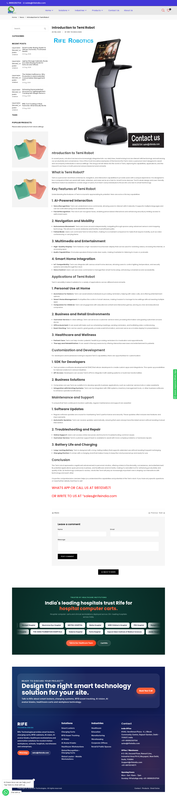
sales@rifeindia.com (40, 753)
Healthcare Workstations (72, 746)
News (22, 17)
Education (95, 732)
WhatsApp (23, 753)
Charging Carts (68, 732)
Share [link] (56, 513)
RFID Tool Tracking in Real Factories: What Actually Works (34, 104)
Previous (154, 513)
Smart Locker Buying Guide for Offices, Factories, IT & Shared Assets (34, 49)
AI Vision (65, 739)
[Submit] (45, 28)
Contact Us (113, 10)
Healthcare (96, 728)
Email (112, 529)
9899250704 (15, 3)
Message (61, 539)
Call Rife (104, 643)
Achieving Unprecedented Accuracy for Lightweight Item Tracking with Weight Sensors (34, 91)
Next (160, 513)
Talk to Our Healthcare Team (81, 643)
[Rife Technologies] (12, 10)
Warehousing (97, 739)
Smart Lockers (68, 728)
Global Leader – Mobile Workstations (71, 757)
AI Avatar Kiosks (68, 743)
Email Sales (155, 788)
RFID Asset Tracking (70, 735)
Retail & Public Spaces (101, 746)
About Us (128, 10)
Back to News (109, 572)
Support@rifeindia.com (131, 762)
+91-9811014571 (128, 765)
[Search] (163, 10)
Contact (137, 788)
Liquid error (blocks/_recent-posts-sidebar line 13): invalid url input (16, 51)
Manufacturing (98, 735)
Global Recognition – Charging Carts (70, 751)
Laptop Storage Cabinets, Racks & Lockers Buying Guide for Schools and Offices (35, 63)
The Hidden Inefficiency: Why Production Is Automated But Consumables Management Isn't (33, 77)
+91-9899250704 (129, 740)
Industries (79, 10)
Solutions (63, 10)
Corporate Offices (99, 743)
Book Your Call (145, 691)
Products (96, 10)
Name (60, 529)
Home (48, 10)
